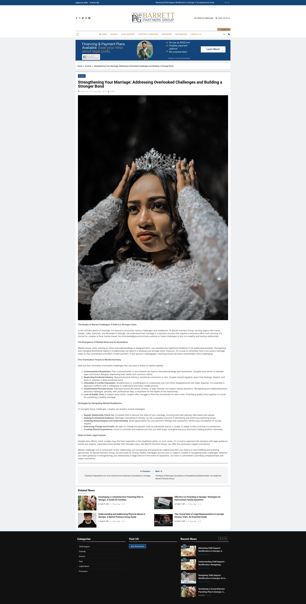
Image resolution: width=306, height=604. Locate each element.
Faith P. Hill (84, 91)
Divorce (114, 34)
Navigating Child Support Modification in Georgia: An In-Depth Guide (212, 565)
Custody (82, 551)
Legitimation (181, 34)
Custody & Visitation (148, 34)
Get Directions (137, 546)
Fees (81, 561)
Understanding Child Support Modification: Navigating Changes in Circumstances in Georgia (177, 3)
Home (104, 34)
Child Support (128, 34)
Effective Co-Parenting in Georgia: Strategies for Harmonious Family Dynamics (211, 592)
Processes (167, 34)
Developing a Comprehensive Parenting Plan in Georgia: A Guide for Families (211, 578)
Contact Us (196, 34)
